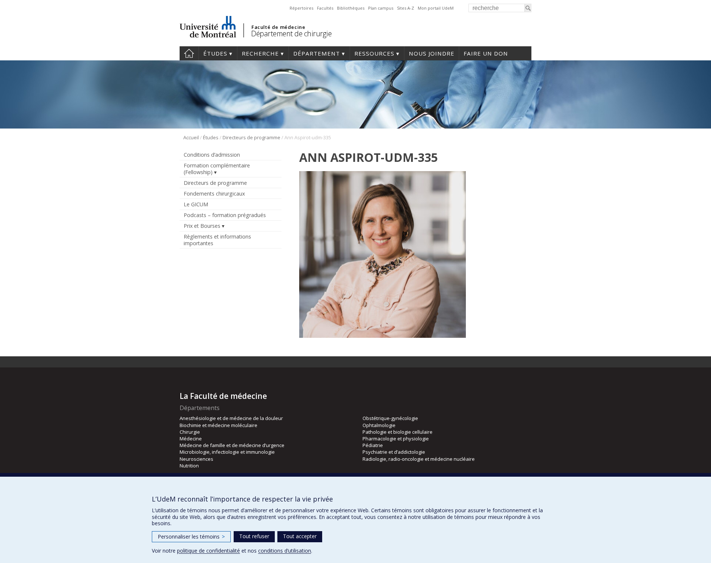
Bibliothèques (350, 8)
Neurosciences (196, 459)
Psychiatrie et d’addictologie (394, 452)
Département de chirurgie (291, 34)
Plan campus (380, 8)
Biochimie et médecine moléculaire (218, 425)
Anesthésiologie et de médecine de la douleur (231, 418)
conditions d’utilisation (284, 550)
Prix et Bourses (202, 225)
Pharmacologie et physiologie (396, 438)
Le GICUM (196, 204)
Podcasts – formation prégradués (225, 215)
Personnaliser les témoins (191, 536)
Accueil (191, 137)
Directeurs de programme (251, 137)
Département (316, 53)
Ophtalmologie (379, 425)
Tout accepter (300, 536)
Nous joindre (431, 53)
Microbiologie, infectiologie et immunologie (227, 452)
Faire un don (486, 53)
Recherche (260, 53)
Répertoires (301, 8)
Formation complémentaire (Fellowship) (217, 168)
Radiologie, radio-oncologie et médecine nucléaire (419, 459)
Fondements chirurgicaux (214, 193)
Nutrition (189, 465)
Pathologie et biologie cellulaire (398, 432)
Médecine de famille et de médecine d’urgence (232, 445)
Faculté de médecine (278, 27)
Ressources (374, 53)
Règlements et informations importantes (217, 239)
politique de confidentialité (208, 550)
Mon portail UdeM (436, 8)
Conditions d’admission (212, 154)
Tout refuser (254, 536)
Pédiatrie (373, 445)
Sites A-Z (405, 8)
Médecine (191, 438)
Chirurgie (190, 432)
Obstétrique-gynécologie (390, 418)
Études (215, 53)
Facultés (325, 8)
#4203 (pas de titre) (189, 53)
